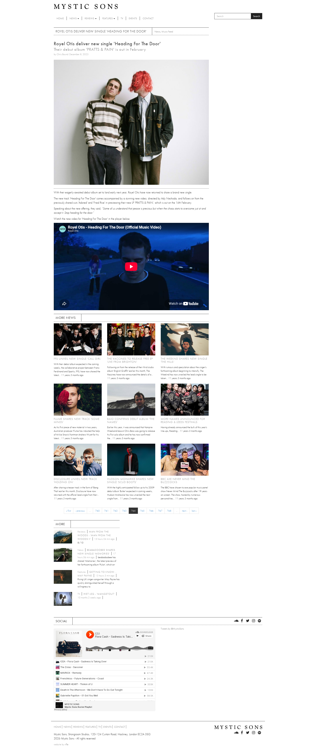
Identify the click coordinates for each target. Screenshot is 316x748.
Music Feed (167, 31)
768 (169, 510)
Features (107, 18)
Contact (148, 18)
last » (194, 510)
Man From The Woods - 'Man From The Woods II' (94, 535)
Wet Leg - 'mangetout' (98, 593)
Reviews (90, 18)
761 (106, 510)
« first (68, 510)
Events (133, 18)
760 (97, 510)
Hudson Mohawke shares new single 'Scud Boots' (130, 480)
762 (115, 510)
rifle (66, 744)
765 (142, 510)
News (73, 18)
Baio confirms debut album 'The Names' (131, 420)
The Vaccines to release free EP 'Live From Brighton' (130, 360)
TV (122, 18)
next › (184, 510)
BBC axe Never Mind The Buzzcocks (178, 480)
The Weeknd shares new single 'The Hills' (184, 360)
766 (151, 510)
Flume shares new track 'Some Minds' (76, 420)
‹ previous (80, 510)
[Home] (86, 6)
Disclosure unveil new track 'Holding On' (75, 480)
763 (124, 510)
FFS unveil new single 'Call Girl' (77, 359)
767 (160, 510)
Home (60, 18)
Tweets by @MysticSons (172, 628)
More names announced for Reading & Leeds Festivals (183, 420)
